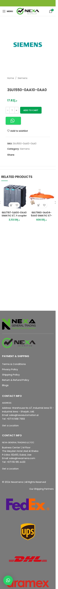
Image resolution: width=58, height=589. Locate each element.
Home (10, 78)
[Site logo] (28, 11)
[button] (13, 121)
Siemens (22, 78)
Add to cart (30, 110)
